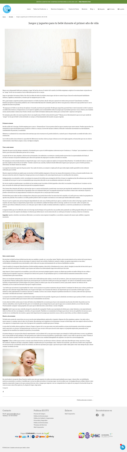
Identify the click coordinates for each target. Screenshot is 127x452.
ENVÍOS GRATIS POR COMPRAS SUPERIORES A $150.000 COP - (57, 2)
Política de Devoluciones (41, 416)
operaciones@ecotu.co (13, 413)
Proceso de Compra (39, 413)
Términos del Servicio (40, 425)
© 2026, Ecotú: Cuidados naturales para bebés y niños (16, 447)
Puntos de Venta (74, 9)
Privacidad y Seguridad (40, 420)
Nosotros (84, 9)
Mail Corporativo (39, 427)
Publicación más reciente (84, 400)
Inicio (29, 9)
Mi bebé (11, 16)
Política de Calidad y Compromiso (44, 418)
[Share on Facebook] (3, 391)
